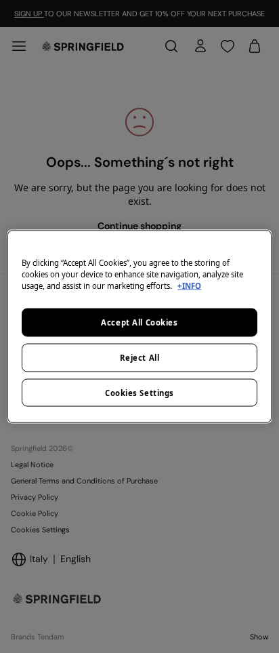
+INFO (189, 285)
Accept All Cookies (139, 322)
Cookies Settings (139, 392)
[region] (139, 326)
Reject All (140, 357)
